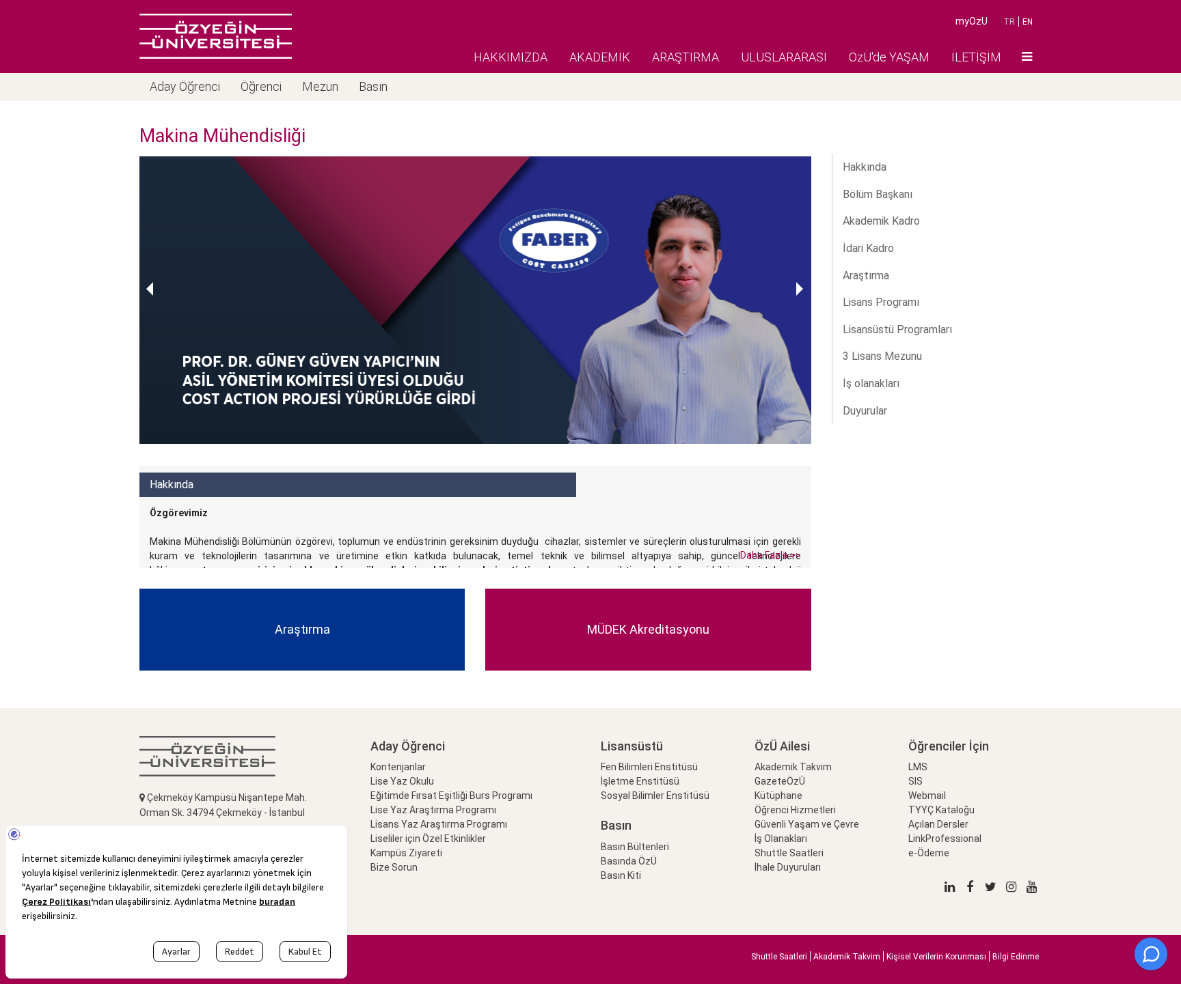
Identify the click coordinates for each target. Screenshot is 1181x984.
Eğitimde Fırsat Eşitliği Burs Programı (451, 795)
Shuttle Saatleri (789, 852)
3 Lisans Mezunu (882, 356)
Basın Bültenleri (635, 846)
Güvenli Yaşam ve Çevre (807, 824)
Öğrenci (261, 86)
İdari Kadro (868, 248)
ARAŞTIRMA (685, 57)
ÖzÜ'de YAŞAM (889, 57)
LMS (917, 766)
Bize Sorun (394, 867)
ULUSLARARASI (784, 57)
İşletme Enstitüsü (640, 781)
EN (1027, 22)
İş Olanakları (781, 838)
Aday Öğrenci (185, 86)
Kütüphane (778, 795)
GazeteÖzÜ (780, 781)
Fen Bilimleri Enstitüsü (649, 766)
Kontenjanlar (398, 766)
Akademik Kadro (881, 220)
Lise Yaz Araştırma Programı (433, 809)
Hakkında (864, 166)
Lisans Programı (881, 302)
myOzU (971, 21)
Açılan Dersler (938, 824)
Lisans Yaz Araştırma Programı (438, 824)
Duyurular (865, 410)
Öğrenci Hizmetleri (795, 809)
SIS (915, 781)
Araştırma (866, 275)
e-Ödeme (928, 852)
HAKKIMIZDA (510, 57)
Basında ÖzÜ (629, 861)
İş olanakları (871, 383)
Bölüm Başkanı (877, 194)
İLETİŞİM (976, 57)
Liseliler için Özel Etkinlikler (428, 838)
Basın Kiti (621, 875)
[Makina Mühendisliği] (215, 36)
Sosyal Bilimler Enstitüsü (655, 795)
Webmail (927, 795)
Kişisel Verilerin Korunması (936, 956)
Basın (373, 86)
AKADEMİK (599, 57)
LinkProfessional (944, 838)
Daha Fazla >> (770, 555)
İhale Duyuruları (788, 867)
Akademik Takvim (793, 766)
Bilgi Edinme (1015, 956)
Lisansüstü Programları (897, 329)
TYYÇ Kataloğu (941, 809)
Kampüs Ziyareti (406, 852)
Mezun (320, 86)
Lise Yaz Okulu (402, 781)
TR (1009, 22)
